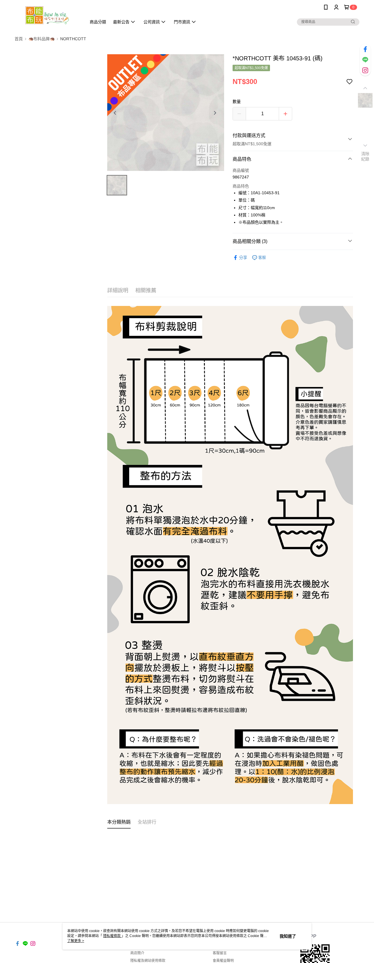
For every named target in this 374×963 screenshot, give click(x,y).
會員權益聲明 (223, 961)
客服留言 (220, 953)
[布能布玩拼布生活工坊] (47, 15)
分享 (243, 257)
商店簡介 (137, 953)
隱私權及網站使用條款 (147, 961)
